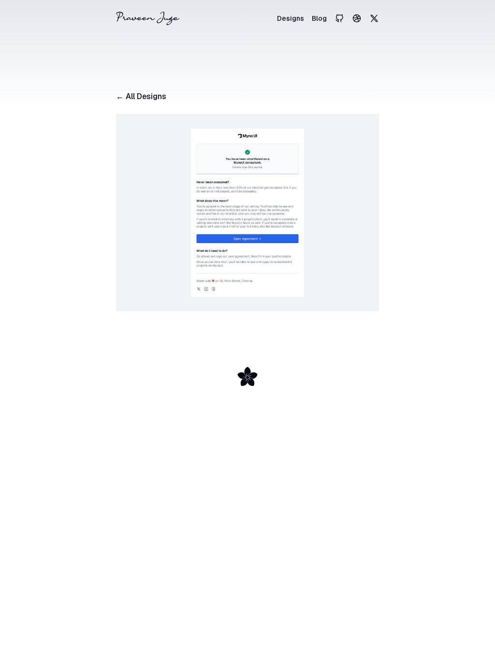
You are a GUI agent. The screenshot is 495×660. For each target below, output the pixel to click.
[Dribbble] (357, 18)
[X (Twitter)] (374, 18)
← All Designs (141, 96)
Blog (319, 18)
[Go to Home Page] (147, 18)
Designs (290, 18)
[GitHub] (339, 18)
